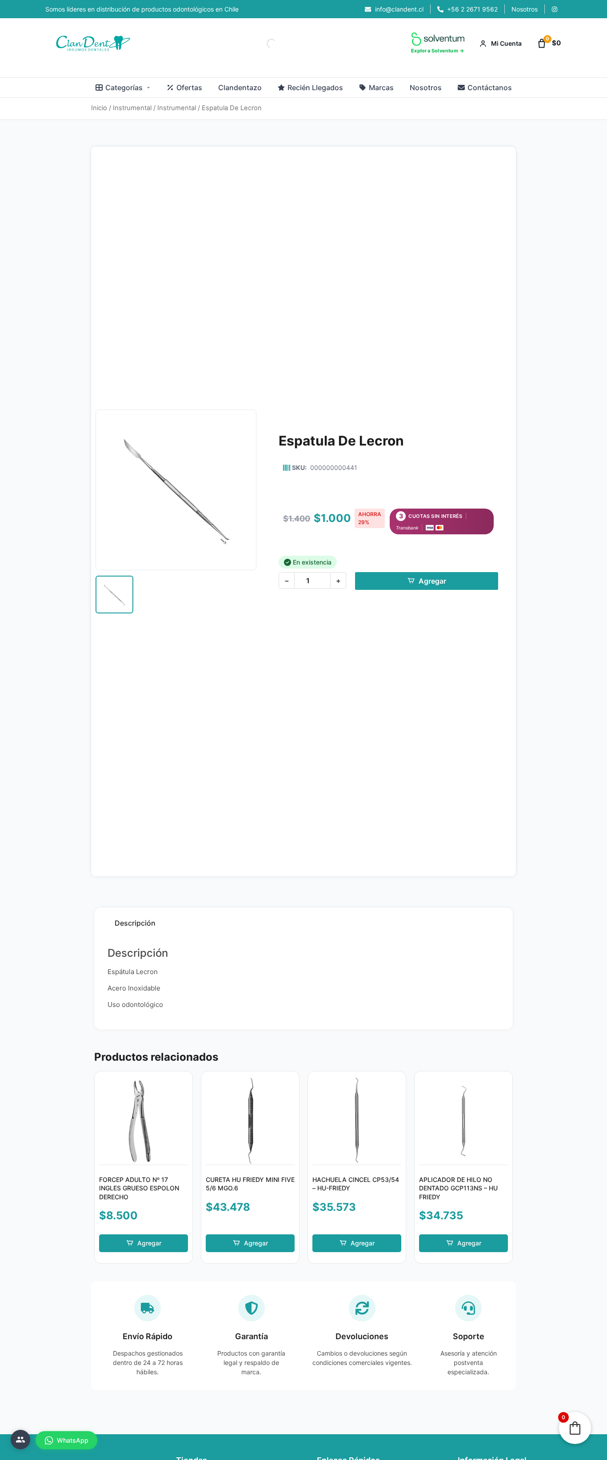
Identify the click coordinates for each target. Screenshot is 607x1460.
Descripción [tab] (135, 923)
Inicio (99, 108)
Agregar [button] (149, 1243)
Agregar (432, 581)
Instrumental (132, 108)
